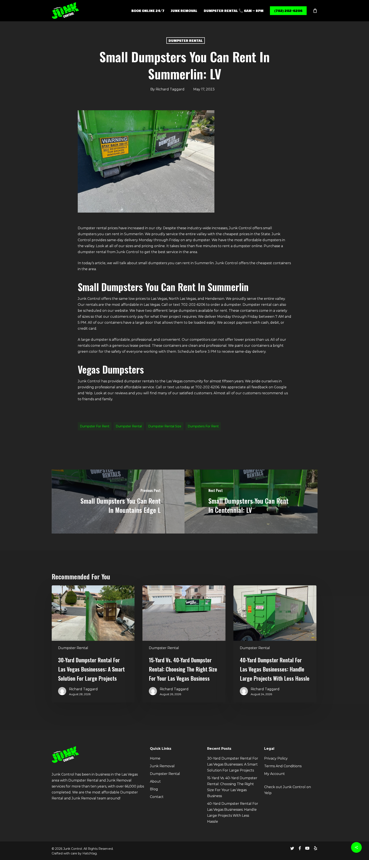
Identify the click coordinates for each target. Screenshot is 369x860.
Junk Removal (162, 766)
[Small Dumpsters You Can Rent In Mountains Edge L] (118, 502)
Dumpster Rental (185, 40)
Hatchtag (89, 853)
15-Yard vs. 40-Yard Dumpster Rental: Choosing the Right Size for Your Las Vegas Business (232, 787)
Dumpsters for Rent (203, 426)
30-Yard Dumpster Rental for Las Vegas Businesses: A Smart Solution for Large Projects (232, 764)
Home (155, 758)
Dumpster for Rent (94, 426)
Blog (154, 789)
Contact (157, 797)
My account (274, 774)
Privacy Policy (276, 758)
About (155, 781)
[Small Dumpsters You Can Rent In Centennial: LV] (251, 502)
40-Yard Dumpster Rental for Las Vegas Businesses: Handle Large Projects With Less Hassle (232, 813)
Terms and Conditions (283, 766)
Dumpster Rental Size (164, 426)
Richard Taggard (170, 89)
